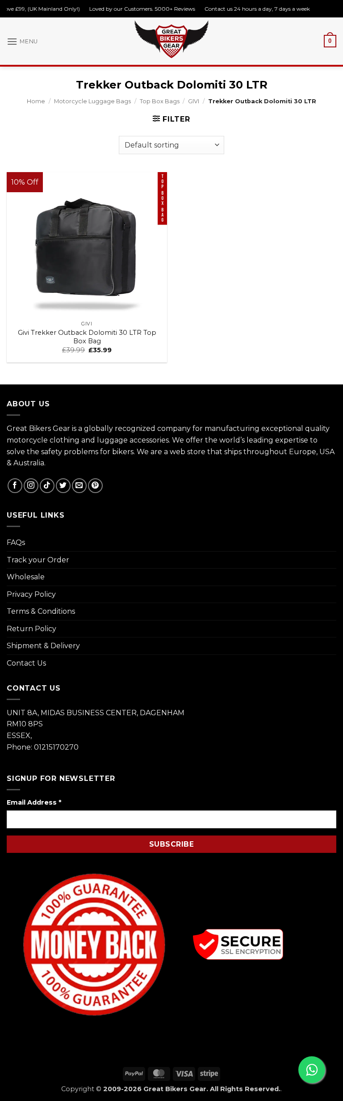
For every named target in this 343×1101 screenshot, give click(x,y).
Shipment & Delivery (43, 645)
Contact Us (26, 663)
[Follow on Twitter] (63, 485)
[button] (22, 41)
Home (36, 101)
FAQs (16, 542)
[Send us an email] (79, 485)
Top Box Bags (160, 101)
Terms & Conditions (41, 611)
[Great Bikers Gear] (171, 39)
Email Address (34, 802)
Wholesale (26, 577)
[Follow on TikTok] (47, 485)
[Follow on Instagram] (31, 485)
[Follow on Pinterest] (95, 485)
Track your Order (38, 560)
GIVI (193, 101)
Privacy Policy (31, 594)
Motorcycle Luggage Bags (92, 101)
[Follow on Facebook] (15, 485)
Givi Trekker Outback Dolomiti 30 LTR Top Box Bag (87, 337)
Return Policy (31, 628)
